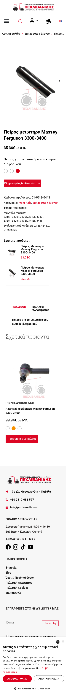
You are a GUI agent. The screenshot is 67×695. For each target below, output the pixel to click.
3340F (31, 216)
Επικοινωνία (13, 592)
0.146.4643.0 (41, 225)
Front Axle (24, 202)
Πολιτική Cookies (17, 587)
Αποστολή (50, 623)
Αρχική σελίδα (11, 33)
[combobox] (58, 642)
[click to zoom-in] (33, 81)
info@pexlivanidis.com (24, 507)
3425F (15, 220)
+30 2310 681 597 (22, 499)
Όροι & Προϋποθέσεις (20, 577)
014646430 (10, 229)
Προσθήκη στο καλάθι (21, 438)
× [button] (62, 641)
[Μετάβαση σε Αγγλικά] (60, 21)
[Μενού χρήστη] (33, 21)
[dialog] (33, 666)
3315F (7, 216)
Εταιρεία (11, 567)
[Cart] (47, 20)
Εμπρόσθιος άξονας (37, 33)
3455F (40, 220)
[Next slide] (59, 81)
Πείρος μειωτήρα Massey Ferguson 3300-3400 (32, 249)
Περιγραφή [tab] (19, 306)
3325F (15, 216)
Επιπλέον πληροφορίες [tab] (40, 308)
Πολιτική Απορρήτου (19, 582)
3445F (31, 220)
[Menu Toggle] (6, 21)
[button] (33, 688)
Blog (8, 572)
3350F (40, 216)
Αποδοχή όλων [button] (17, 678)
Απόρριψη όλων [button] (49, 678)
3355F (7, 220)
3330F (23, 216)
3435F (23, 220)
